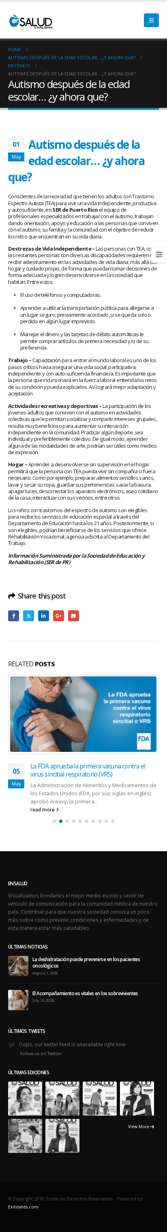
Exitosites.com (23, 1207)
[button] (151, 20)
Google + (58, 615)
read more (43, 809)
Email (73, 615)
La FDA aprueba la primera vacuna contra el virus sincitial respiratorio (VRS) (87, 770)
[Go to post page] (83, 713)
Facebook (13, 615)
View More (139, 1126)
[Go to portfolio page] (25, 1098)
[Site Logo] (30, 20)
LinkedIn (43, 615)
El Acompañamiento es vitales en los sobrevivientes (85, 993)
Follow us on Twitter (41, 1053)
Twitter (28, 615)
